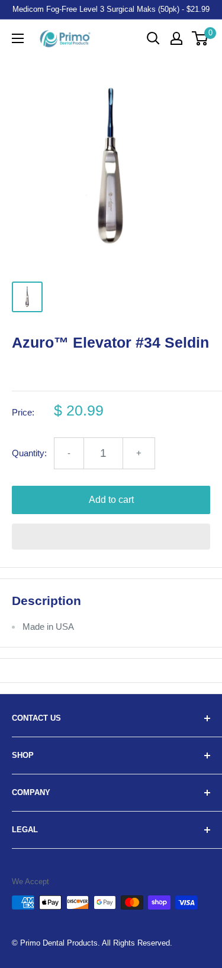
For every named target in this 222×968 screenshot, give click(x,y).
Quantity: (29, 453)
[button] (111, 537)
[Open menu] (18, 38)
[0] (200, 38)
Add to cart (111, 500)
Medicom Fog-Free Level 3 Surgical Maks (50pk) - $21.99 (111, 9)
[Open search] (153, 38)
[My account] (176, 38)
